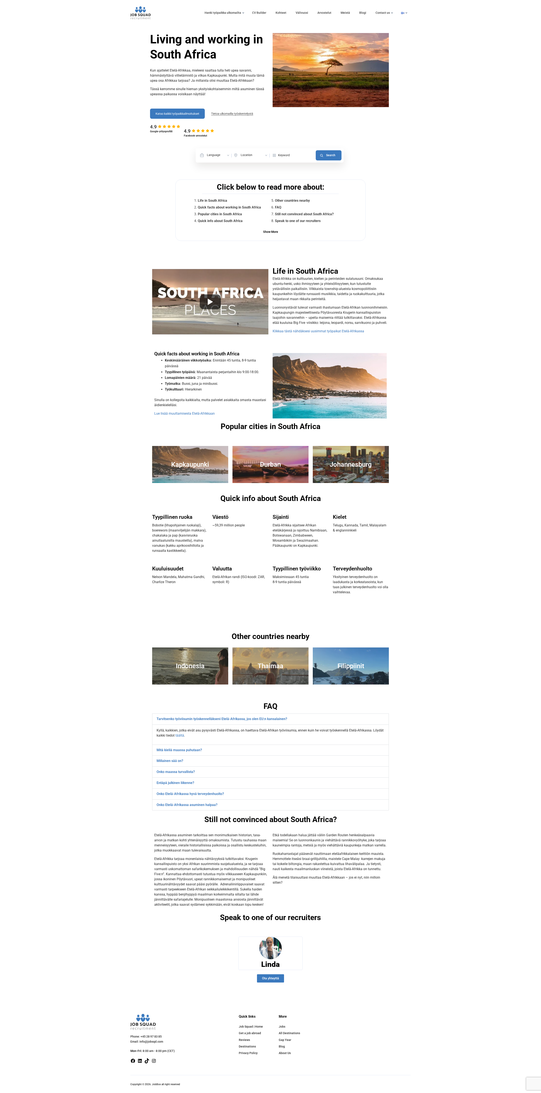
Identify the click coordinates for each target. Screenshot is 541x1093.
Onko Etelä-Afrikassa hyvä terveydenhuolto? (190, 794)
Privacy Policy (248, 1053)
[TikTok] (146, 1060)
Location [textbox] (246, 155)
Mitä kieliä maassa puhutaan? (179, 750)
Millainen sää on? (170, 761)
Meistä (345, 12)
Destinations (247, 1046)
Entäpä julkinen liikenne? (175, 783)
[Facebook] (132, 1060)
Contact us (383, 12)
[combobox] (218, 155)
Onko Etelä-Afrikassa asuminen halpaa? (187, 805)
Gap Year (285, 1040)
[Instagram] (153, 1060)
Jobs (282, 1026)
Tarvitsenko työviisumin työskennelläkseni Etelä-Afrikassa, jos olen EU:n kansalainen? (222, 719)
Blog (282, 1046)
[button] (270, 719)
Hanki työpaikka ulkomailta (223, 12)
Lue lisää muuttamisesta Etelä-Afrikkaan (184, 413)
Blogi (362, 12)
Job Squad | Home (251, 1026)
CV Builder (259, 12)
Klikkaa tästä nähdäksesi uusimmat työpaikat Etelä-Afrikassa (318, 331)
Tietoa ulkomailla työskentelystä (232, 113)
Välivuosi (302, 12)
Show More (270, 231)
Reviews (244, 1040)
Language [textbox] (213, 155)
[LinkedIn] (139, 1060)
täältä (179, 735)
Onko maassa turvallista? (176, 772)
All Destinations (289, 1033)
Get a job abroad (250, 1033)
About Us (285, 1053)
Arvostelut (324, 12)
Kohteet (281, 12)
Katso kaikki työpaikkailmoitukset (177, 113)
